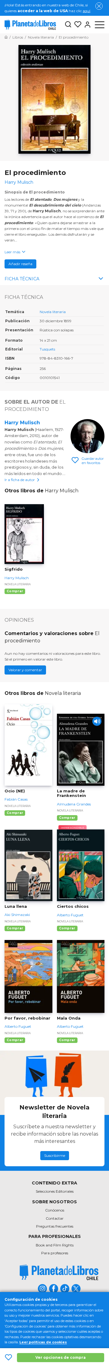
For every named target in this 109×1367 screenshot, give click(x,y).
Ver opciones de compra (60, 1357)
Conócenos (54, 1210)
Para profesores (54, 1253)
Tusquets (47, 349)
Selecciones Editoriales (55, 1191)
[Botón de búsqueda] (68, 25)
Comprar (15, 591)
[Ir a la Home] (6, 37)
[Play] (96, 721)
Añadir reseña (20, 263)
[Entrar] (86, 24)
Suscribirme (54, 1155)
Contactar (55, 1218)
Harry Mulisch (22, 422)
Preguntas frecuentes (54, 1226)
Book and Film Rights (55, 1245)
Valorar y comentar (25, 670)
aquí (86, 11)
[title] (59, 1272)
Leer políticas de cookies (43, 1342)
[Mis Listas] (76, 24)
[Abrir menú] (99, 25)
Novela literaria (53, 311)
